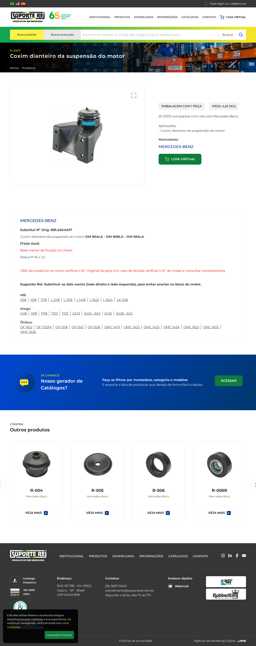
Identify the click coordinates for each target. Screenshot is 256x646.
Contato (209, 17)
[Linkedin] (230, 556)
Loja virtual (236, 17)
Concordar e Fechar (59, 635)
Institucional (100, 17)
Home (14, 68)
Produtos (122, 17)
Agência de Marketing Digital (214, 641)
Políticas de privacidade (135, 641)
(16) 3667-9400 (116, 586)
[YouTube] (244, 556)
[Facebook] (237, 556)
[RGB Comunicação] (241, 641)
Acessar (229, 381)
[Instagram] (223, 556)
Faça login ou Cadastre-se (228, 3)
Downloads (143, 17)
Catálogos (189, 17)
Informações (167, 17)
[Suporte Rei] (41, 17)
